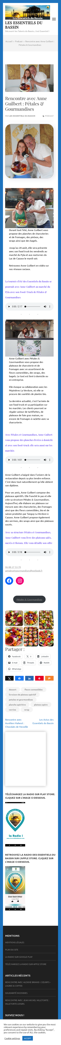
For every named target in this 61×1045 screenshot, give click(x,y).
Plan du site (11, 949)
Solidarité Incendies (16, 993)
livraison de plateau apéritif (22, 694)
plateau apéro (41, 704)
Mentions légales (14, 942)
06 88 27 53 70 (13, 566)
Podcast (49, 116)
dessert (12, 689)
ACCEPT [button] (27, 1038)
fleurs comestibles (34, 689)
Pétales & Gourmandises (29, 599)
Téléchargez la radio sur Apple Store (25, 964)
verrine (12, 709)
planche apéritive (17, 704)
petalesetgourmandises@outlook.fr (23, 570)
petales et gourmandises (21, 699)
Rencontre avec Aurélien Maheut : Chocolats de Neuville (16, 723)
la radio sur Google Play (18, 956)
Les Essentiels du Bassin (23, 24)
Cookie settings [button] (12, 1038)
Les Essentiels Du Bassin (22, 116)
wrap (26, 709)
